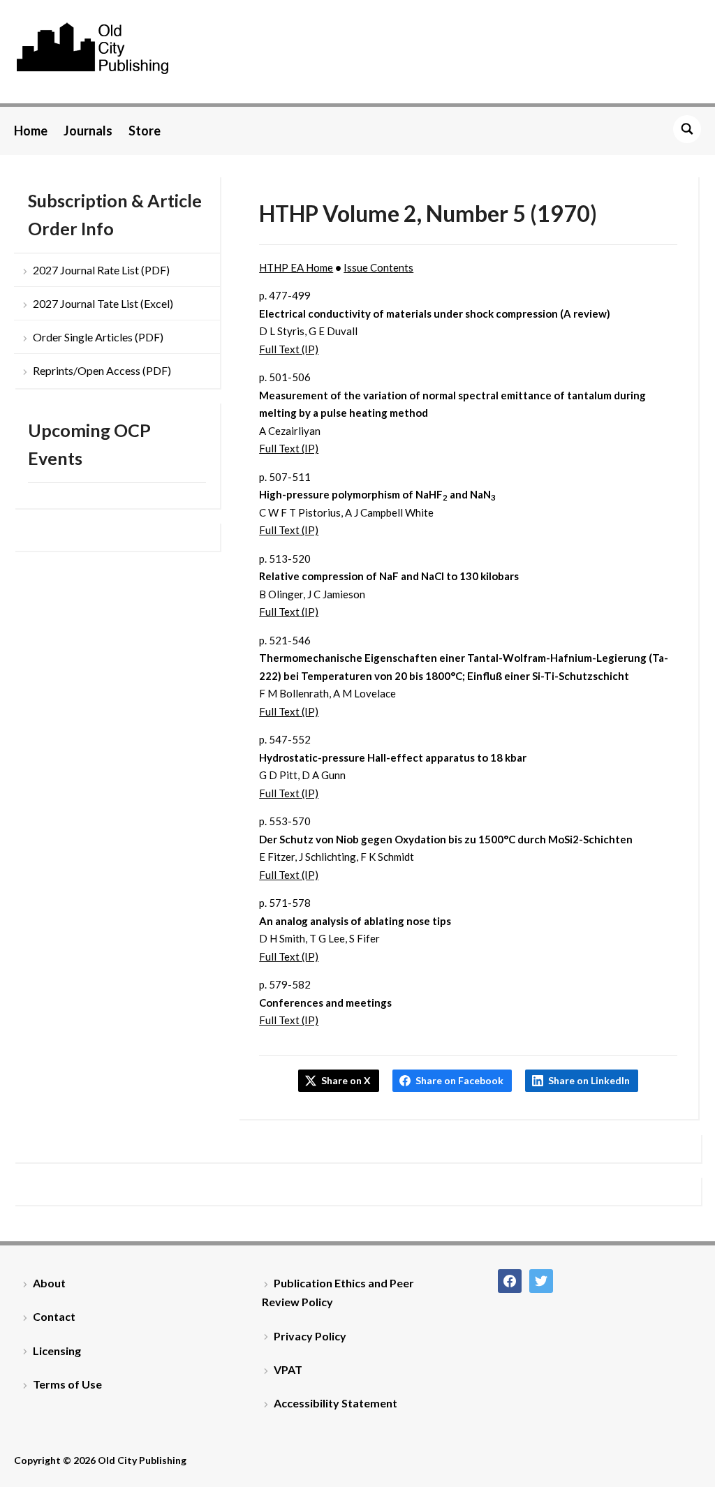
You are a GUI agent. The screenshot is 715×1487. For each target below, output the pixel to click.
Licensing (57, 1350)
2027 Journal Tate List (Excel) (103, 303)
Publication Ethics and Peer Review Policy (338, 1292)
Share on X (346, 1080)
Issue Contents (378, 267)
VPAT (288, 1369)
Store (144, 130)
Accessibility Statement (335, 1403)
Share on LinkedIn (589, 1080)
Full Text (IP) (288, 349)
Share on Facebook (459, 1080)
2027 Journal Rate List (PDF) (101, 269)
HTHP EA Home (296, 267)
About (49, 1282)
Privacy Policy (310, 1335)
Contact (54, 1316)
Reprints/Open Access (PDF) (102, 370)
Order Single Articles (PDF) (98, 336)
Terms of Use (67, 1384)
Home (30, 130)
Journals (88, 130)
